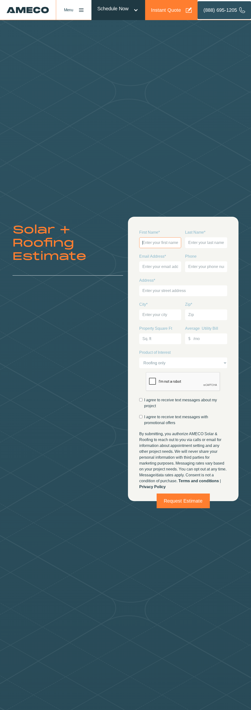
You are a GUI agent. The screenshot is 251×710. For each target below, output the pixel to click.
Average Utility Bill (201, 328)
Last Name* (195, 232)
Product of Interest (155, 352)
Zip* (188, 304)
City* (143, 304)
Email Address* (152, 256)
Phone (191, 256)
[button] (118, 10)
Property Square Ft (155, 328)
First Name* (149, 232)
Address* (147, 280)
